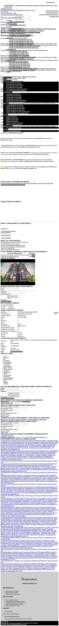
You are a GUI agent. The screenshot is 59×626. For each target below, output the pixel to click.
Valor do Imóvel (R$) (6, 407)
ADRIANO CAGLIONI (8, 437)
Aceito (14, 13)
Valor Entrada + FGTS (6, 408)
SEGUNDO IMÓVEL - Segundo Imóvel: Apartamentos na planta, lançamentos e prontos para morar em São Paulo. (30, 6)
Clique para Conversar (6, 27)
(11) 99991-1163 (50, 2)
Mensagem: (4, 300)
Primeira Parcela (5, 414)
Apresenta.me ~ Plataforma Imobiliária (11, 623)
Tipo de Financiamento (7, 413)
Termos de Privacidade (6, 13)
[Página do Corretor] (7, 435)
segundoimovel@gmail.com (40, 437)
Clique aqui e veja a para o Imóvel (13, 184)
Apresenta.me (4, 621)
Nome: (2, 288)
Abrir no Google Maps (16, 351)
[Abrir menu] (1, 75)
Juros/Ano (4, 411)
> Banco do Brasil (5, 232)
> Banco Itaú (4, 228)
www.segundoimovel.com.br (19, 624)
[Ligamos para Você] (6, 9)
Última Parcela (4, 416)
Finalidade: (3, 293)
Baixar (33, 255)
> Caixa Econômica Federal (8, 231)
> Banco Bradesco (6, 235)
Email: (2, 289)
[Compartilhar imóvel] (1, 34)
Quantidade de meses (7, 410)
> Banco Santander (6, 238)
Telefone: (3, 291)
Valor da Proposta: (6, 294)
